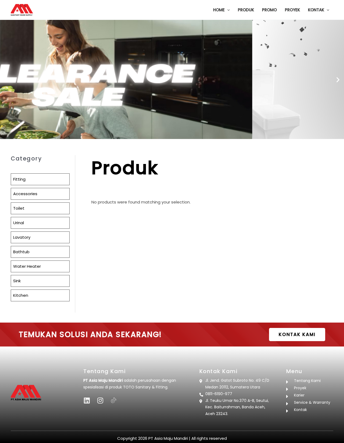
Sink (17, 281)
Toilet (18, 208)
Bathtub (21, 252)
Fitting (19, 179)
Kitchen (20, 295)
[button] (227, 10)
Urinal (18, 223)
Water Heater (27, 266)
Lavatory (21, 237)
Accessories (25, 194)
